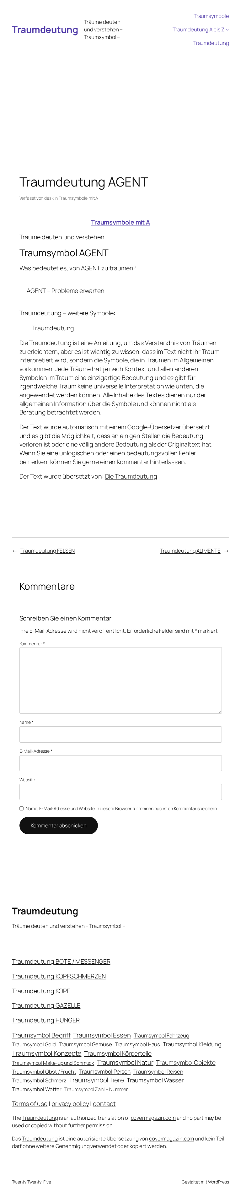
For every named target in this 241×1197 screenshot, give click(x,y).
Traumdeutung (45, 29)
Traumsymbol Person (105, 1071)
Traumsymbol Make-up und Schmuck (53, 1062)
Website (27, 780)
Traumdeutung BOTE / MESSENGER (61, 961)
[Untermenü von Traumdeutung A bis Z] (227, 29)
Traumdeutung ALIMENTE (190, 550)
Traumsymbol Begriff (41, 1035)
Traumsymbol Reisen (158, 1071)
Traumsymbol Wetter (36, 1089)
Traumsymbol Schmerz (39, 1080)
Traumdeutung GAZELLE (46, 1005)
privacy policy (70, 1103)
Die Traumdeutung (131, 476)
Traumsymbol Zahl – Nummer (96, 1089)
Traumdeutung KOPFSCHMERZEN (58, 976)
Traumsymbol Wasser (155, 1080)
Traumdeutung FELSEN (47, 550)
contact (104, 1103)
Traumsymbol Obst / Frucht (44, 1071)
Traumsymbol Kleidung (192, 1044)
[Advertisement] (120, 97)
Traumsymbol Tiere (96, 1079)
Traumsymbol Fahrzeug (161, 1035)
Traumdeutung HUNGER (45, 1020)
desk (49, 198)
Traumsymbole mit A (78, 198)
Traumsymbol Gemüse (85, 1044)
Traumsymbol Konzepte (46, 1053)
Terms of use (29, 1103)
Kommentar (32, 644)
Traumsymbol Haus (137, 1044)
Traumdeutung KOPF (41, 991)
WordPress (218, 1182)
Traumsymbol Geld (34, 1044)
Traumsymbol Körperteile (118, 1053)
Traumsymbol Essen (102, 1035)
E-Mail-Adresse (35, 751)
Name (26, 722)
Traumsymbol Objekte (185, 1062)
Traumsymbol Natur (125, 1062)
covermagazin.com (153, 1117)
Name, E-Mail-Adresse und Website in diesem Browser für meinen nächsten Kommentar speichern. (122, 808)
